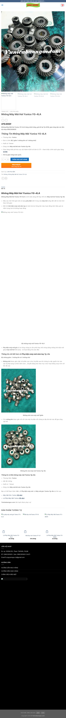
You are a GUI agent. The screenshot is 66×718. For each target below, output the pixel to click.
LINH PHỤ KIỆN (14, 111)
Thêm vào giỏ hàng (19, 159)
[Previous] (4, 51)
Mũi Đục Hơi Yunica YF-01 (33, 535)
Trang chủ (4, 111)
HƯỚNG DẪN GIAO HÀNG (9, 571)
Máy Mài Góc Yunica (12, 495)
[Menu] (2, 5)
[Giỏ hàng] (62, 5)
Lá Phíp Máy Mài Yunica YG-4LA (11, 536)
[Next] (61, 51)
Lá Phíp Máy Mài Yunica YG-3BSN (54, 536)
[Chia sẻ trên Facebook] (2, 178)
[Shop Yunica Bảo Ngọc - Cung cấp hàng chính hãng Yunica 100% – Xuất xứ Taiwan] (33, 5)
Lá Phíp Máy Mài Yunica (13, 498)
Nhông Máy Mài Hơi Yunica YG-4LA (17, 174)
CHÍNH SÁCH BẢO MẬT (8, 574)
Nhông (5, 174)
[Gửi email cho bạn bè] (6, 178)
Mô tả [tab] (3, 188)
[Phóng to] (3, 89)
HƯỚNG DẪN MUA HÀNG (9, 568)
